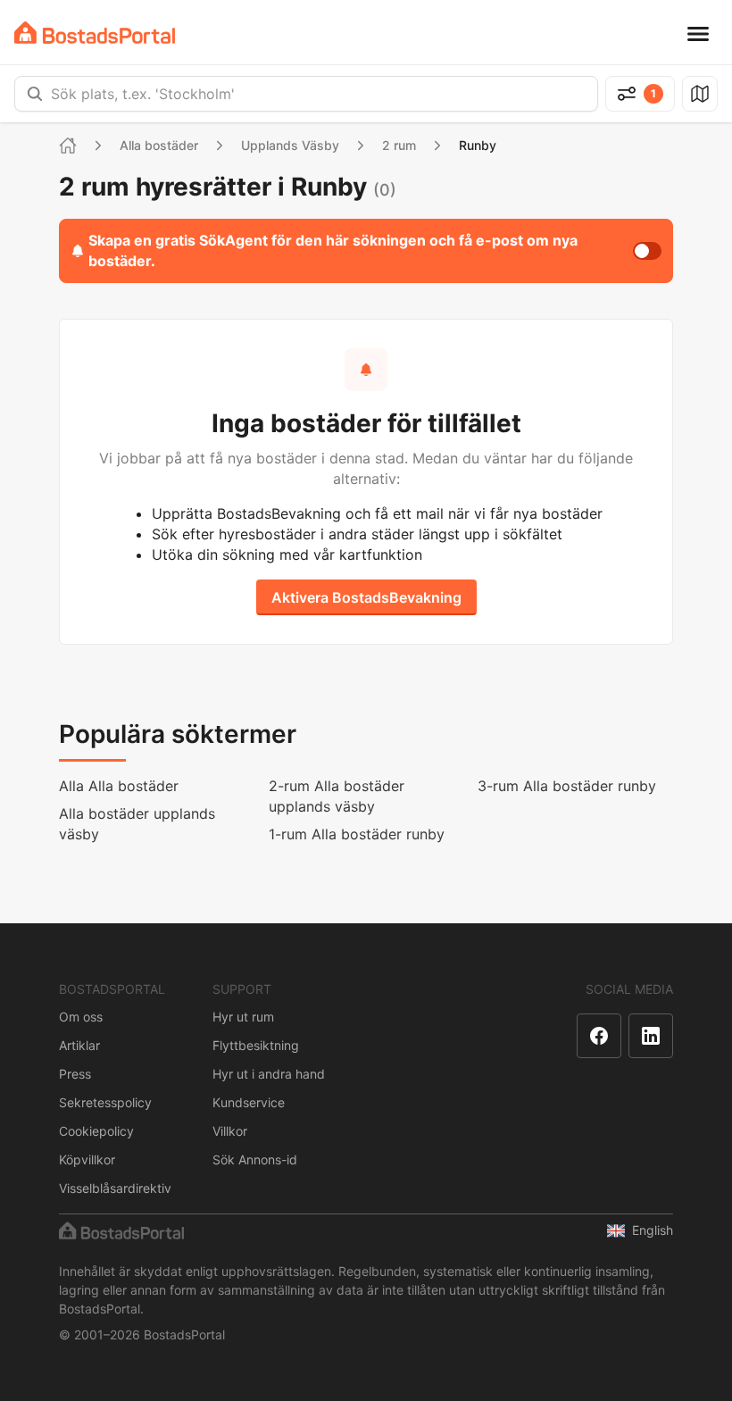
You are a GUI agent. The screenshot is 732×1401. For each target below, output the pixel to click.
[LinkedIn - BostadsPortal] (650, 1035)
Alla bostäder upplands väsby (137, 824)
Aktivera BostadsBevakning (366, 597)
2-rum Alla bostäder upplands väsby (336, 796)
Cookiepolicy (96, 1130)
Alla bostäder (159, 145)
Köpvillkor (87, 1159)
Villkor (229, 1130)
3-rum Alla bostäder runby (567, 786)
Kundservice (248, 1102)
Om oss (81, 1016)
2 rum (399, 145)
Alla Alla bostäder (119, 786)
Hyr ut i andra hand (268, 1073)
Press (75, 1073)
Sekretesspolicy (105, 1102)
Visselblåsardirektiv (115, 1188)
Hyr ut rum (243, 1016)
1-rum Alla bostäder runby (357, 834)
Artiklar (79, 1045)
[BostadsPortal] (94, 32)
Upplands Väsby (290, 145)
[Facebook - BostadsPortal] (599, 1035)
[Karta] (700, 94)
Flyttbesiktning (255, 1045)
